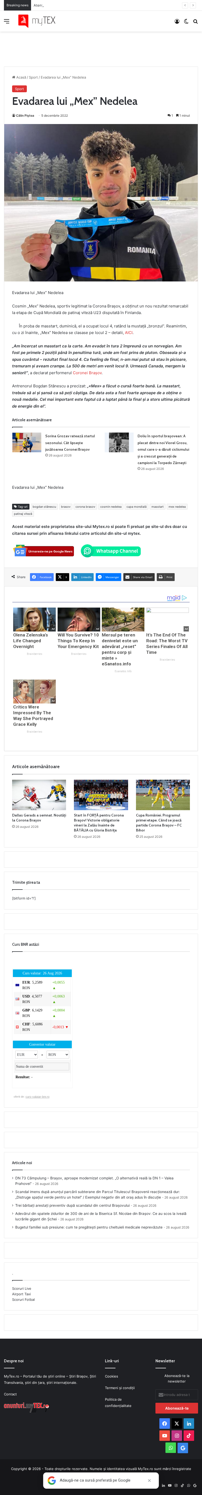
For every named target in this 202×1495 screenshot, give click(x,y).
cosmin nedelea (111, 506)
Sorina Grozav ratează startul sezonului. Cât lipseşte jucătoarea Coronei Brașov (70, 443)
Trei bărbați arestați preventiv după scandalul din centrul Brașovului (72, 1205)
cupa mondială (137, 506)
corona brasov (85, 506)
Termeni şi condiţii (120, 1388)
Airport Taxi (21, 1294)
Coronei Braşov (87, 372)
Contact (10, 1394)
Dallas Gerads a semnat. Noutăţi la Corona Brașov (39, 818)
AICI (129, 332)
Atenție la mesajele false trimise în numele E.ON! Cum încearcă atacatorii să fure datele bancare (112, 5)
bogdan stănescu (44, 506)
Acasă (20, 77)
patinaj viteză (23, 514)
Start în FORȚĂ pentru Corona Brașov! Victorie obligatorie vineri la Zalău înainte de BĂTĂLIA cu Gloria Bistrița (99, 823)
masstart (158, 506)
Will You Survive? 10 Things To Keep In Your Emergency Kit (78, 640)
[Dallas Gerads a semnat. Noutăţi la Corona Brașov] (39, 795)
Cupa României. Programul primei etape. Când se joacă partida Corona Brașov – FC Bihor (159, 823)
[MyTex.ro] (39, 21)
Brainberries (34, 654)
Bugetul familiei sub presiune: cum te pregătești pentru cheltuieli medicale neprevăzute (89, 1227)
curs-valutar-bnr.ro (37, 1096)
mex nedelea (177, 506)
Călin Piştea (25, 115)
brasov (65, 506)
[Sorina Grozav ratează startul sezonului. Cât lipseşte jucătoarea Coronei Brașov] (26, 442)
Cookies (111, 1376)
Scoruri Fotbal (23, 1299)
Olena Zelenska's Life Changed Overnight (30, 640)
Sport (33, 77)
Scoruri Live (21, 1288)
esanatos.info (123, 671)
